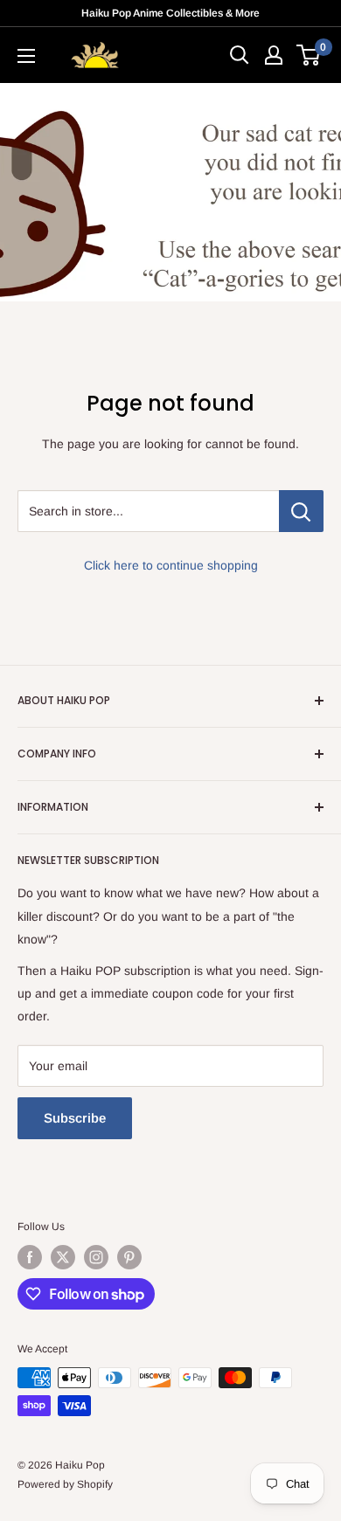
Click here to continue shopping (171, 565)
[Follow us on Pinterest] (129, 1257)
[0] (309, 55)
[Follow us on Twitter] (63, 1257)
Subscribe (75, 1117)
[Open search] (239, 55)
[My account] (273, 55)
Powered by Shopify (65, 1484)
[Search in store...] (301, 511)
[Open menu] (26, 56)
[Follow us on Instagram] (96, 1257)
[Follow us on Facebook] (29, 1257)
